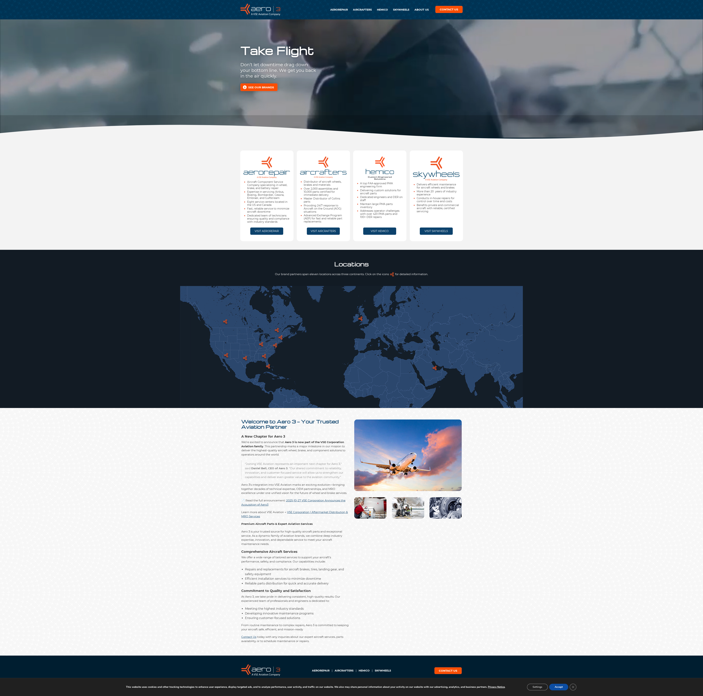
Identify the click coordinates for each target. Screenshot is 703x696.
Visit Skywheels (436, 231)
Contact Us (449, 9)
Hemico (382, 9)
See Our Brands (261, 87)
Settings (537, 687)
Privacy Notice (496, 687)
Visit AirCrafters (323, 231)
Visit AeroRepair (267, 231)
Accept (559, 687)
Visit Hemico (380, 231)
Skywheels (401, 9)
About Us (421, 9)
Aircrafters (362, 9)
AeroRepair (339, 9)
